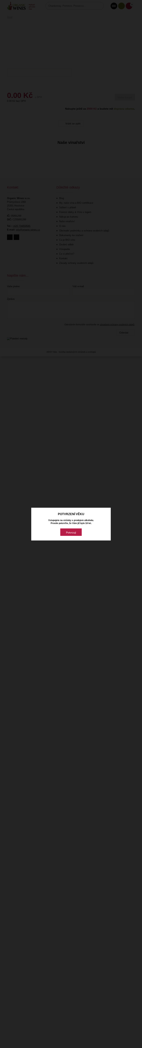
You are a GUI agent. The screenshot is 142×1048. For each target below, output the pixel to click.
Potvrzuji (71, 532)
